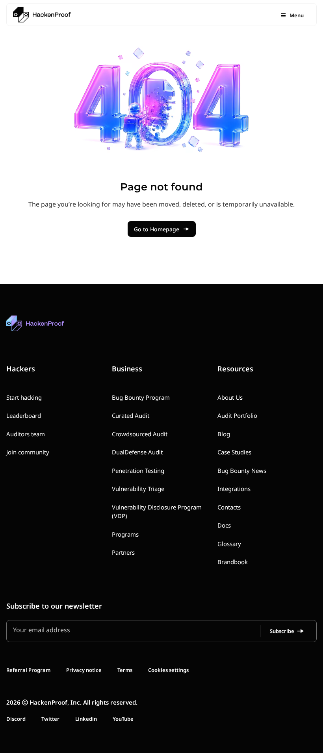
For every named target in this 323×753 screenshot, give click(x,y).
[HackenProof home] (53, 329)
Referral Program (28, 670)
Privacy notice (84, 670)
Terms (124, 670)
